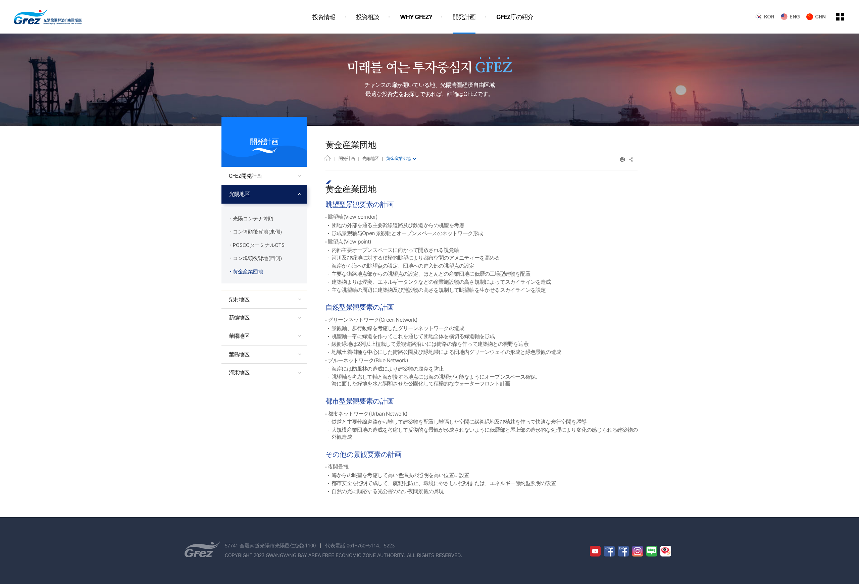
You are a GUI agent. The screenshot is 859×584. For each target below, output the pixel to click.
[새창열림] (595, 551)
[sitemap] (845, 17)
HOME (327, 158)
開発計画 (347, 158)
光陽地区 (370, 158)
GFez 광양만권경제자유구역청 (47, 17)
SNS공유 (631, 159)
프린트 (622, 159)
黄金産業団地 (398, 158)
